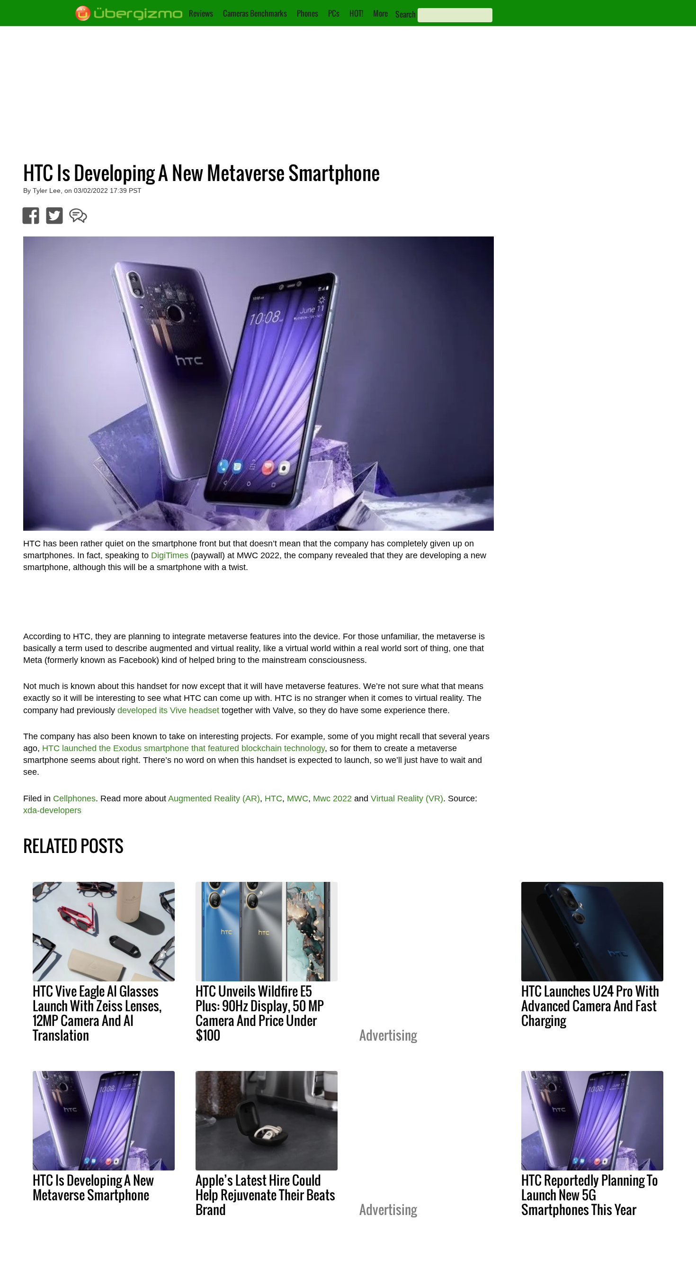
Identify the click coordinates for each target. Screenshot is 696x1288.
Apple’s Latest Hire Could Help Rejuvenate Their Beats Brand (265, 1194)
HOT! (356, 13)
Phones (307, 13)
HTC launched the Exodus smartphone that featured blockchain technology (183, 748)
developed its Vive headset (168, 710)
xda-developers (52, 810)
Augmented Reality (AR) (214, 798)
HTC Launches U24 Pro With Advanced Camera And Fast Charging (590, 1005)
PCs (333, 13)
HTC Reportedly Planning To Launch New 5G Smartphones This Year (589, 1194)
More (380, 13)
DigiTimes (169, 555)
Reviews (201, 13)
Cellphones (74, 798)
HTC (273, 798)
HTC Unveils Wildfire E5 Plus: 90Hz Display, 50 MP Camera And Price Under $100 (260, 1012)
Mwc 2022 (332, 798)
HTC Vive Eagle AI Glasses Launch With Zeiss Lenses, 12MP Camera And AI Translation (97, 1012)
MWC (297, 798)
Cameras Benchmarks (255, 13)
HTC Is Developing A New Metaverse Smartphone (93, 1187)
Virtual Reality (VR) (407, 798)
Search (405, 14)
